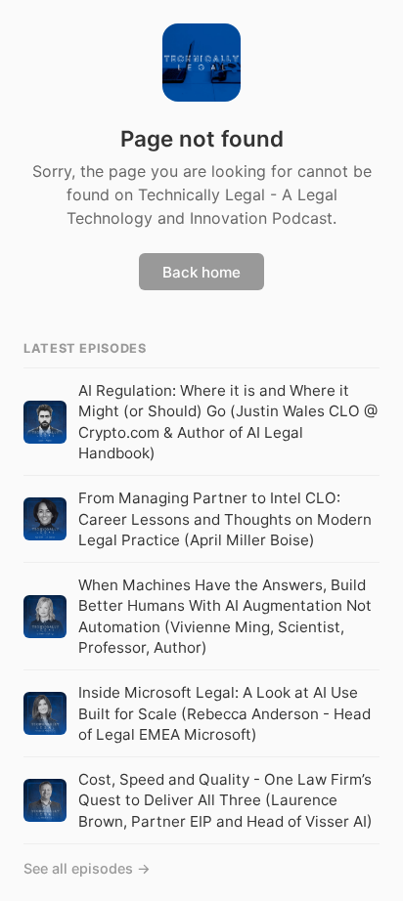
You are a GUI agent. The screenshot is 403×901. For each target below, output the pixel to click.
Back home (201, 272)
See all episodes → (87, 868)
